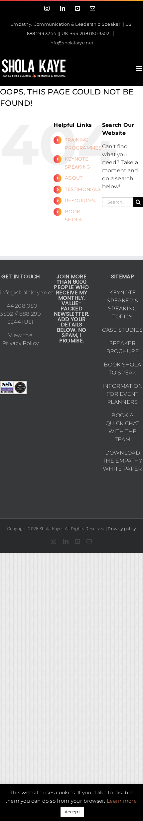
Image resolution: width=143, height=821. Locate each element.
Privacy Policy (20, 343)
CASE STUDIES (122, 330)
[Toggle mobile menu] (139, 68)
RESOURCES (80, 201)
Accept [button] (72, 811)
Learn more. (122, 801)
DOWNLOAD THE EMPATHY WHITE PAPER (122, 461)
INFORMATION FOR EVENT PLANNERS (122, 394)
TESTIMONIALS (83, 189)
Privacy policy (122, 528)
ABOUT (74, 178)
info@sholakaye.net (71, 42)
